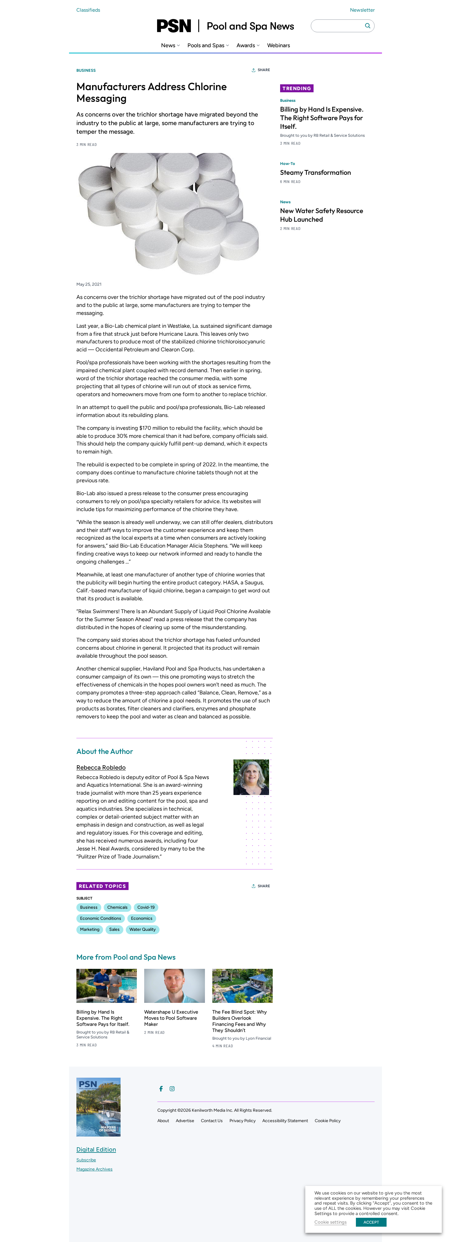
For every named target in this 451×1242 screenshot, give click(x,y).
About (163, 1120)
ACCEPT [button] (371, 1222)
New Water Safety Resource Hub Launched (321, 215)
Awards (246, 45)
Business (86, 70)
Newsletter (362, 10)
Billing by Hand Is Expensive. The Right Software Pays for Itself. (102, 1018)
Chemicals (117, 907)
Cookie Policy (328, 1120)
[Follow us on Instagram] (172, 1088)
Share (264, 70)
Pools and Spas (205, 45)
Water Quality (142, 929)
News (168, 45)
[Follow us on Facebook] (161, 1088)
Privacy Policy (242, 1120)
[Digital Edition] (98, 1134)
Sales (114, 929)
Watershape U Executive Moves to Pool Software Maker (171, 1018)
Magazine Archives (94, 1169)
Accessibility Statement (285, 1120)
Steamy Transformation (315, 172)
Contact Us (212, 1120)
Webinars (278, 45)
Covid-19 (146, 907)
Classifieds (88, 10)
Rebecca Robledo (101, 767)
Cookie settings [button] (330, 1222)
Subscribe (86, 1160)
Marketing (89, 929)
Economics (141, 918)
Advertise (185, 1120)
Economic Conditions (100, 918)
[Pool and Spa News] (225, 25)
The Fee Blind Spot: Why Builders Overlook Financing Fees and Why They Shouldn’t (239, 1021)
